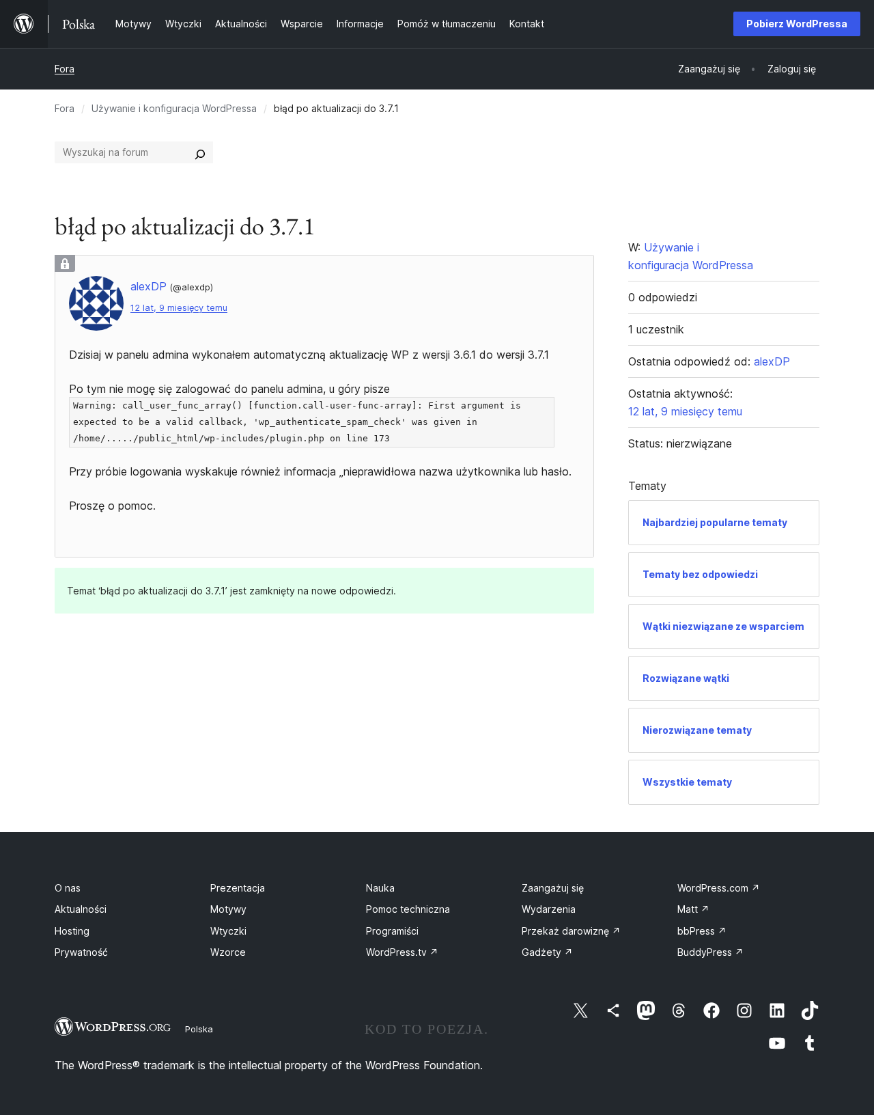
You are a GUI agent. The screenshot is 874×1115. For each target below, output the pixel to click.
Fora (64, 68)
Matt (693, 909)
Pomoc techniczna (408, 909)
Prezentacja (237, 888)
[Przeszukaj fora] (200, 152)
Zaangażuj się (553, 888)
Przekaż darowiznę (571, 931)
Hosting (72, 931)
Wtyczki (228, 931)
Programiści (392, 931)
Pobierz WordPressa (796, 23)
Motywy (228, 909)
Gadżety (547, 952)
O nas (68, 888)
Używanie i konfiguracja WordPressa (174, 108)
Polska (199, 1028)
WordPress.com (718, 888)
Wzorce (228, 952)
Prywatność (81, 952)
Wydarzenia (549, 909)
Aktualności (81, 909)
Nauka (380, 888)
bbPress (702, 931)
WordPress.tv (402, 952)
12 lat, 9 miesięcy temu (178, 308)
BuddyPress (710, 952)
